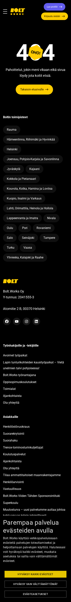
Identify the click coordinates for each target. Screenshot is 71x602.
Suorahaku (10, 440)
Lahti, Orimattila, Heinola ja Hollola (30, 208)
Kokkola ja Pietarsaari (21, 179)
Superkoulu (10, 503)
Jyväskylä (13, 169)
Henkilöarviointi (13, 482)
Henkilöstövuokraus (16, 426)
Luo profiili (52, 6)
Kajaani (34, 169)
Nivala (51, 218)
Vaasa (27, 247)
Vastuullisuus (12, 489)
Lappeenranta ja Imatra (22, 218)
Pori (24, 228)
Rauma (11, 129)
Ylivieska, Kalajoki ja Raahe (25, 257)
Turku (10, 247)
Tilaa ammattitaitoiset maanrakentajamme (32, 475)
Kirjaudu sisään (52, 16)
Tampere (49, 238)
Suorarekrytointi (13, 433)
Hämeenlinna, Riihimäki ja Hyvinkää (31, 139)
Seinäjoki (28, 238)
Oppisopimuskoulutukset (19, 382)
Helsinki (12, 149)
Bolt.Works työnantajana (19, 375)
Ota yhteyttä (11, 402)
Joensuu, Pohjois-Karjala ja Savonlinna (33, 159)
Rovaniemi (44, 228)
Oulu (10, 228)
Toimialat (9, 389)
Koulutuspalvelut (14, 454)
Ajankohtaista (12, 396)
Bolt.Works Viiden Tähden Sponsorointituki (32, 496)
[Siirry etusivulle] (17, 11)
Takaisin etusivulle (32, 89)
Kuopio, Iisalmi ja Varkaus (24, 198)
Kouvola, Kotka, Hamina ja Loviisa (29, 188)
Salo (10, 238)
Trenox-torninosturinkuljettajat (23, 447)
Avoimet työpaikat (15, 355)
